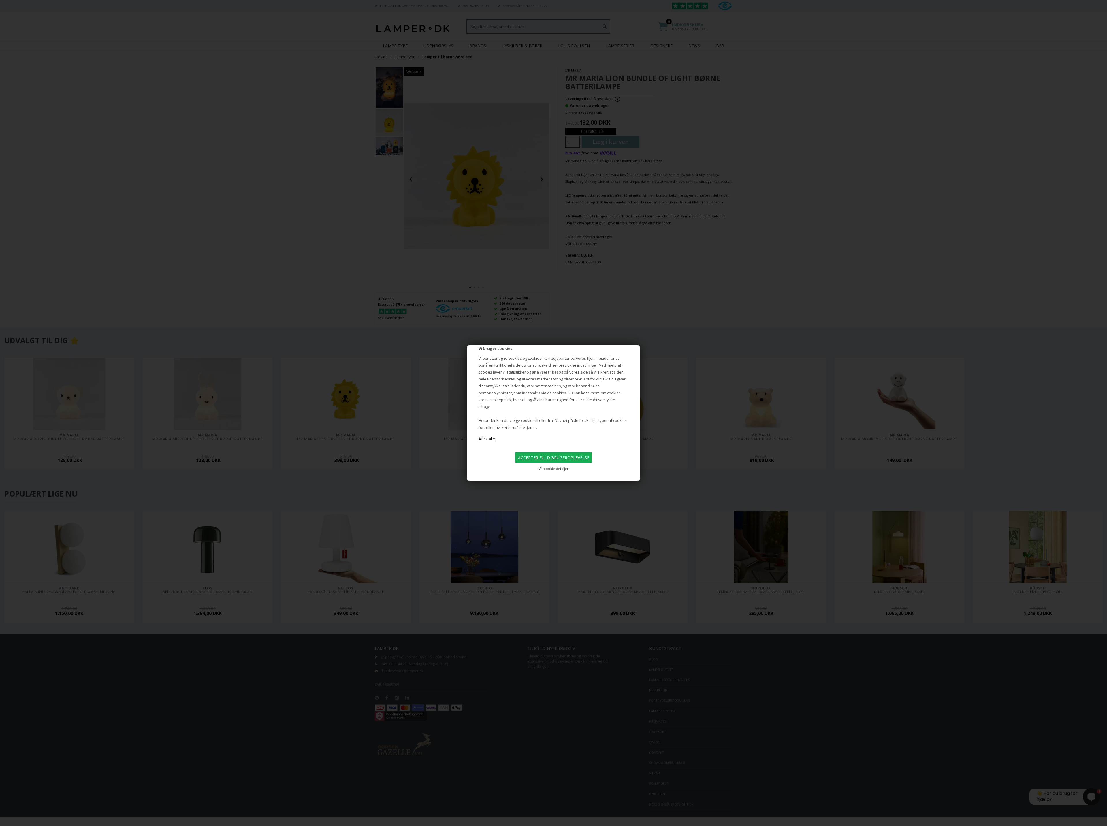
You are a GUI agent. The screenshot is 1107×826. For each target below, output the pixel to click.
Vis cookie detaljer (553, 468)
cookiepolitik (500, 399)
